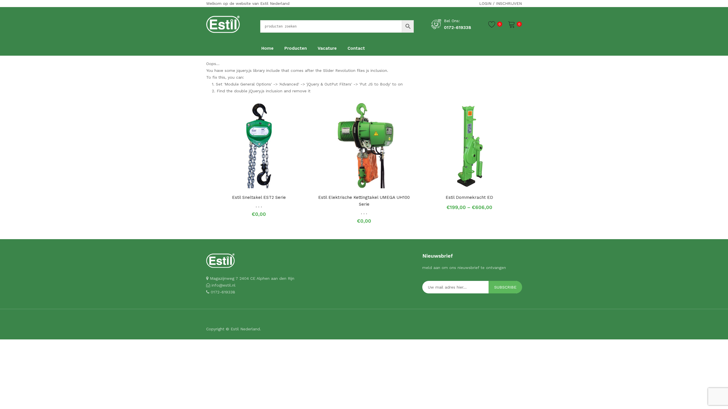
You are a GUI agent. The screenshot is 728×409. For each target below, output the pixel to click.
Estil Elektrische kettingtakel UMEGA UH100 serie (364, 201)
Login (485, 3)
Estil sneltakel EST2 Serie (259, 197)
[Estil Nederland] (223, 24)
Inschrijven (509, 3)
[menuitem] (267, 48)
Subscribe (505, 287)
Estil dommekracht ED (469, 197)
